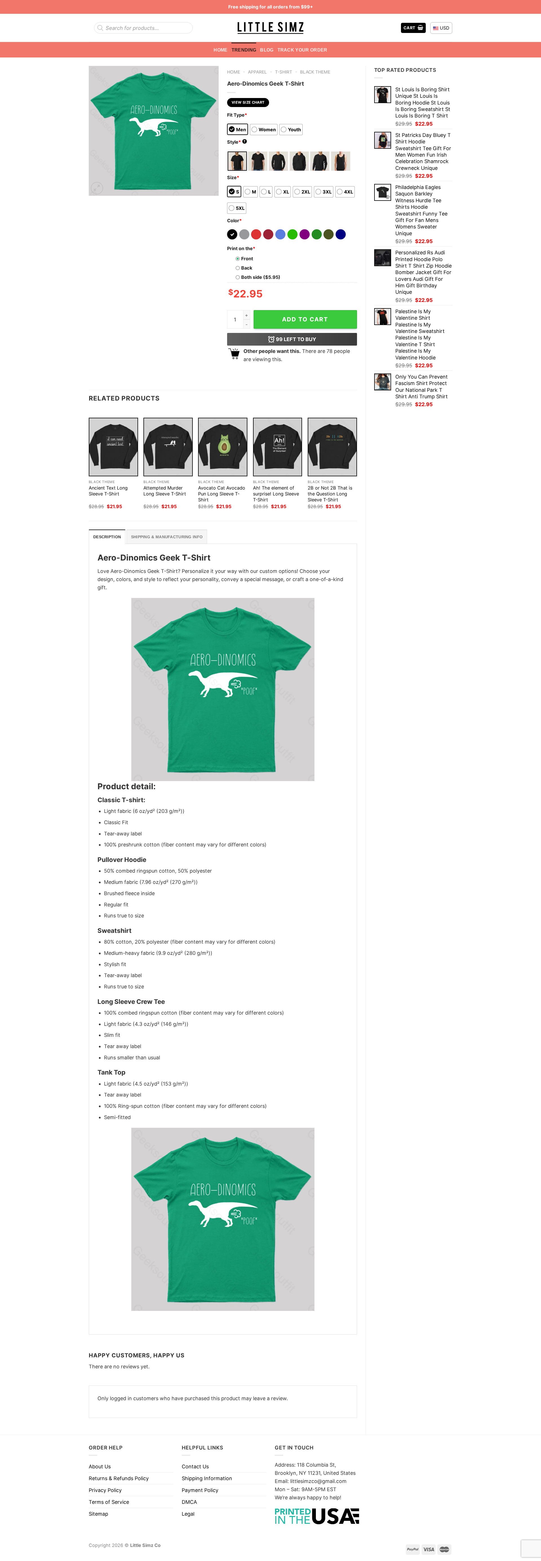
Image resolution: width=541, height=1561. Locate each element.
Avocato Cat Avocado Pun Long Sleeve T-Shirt (221, 493)
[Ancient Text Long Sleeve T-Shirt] (113, 447)
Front (247, 258)
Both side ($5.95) (260, 277)
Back (246, 268)
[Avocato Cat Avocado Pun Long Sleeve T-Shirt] (223, 447)
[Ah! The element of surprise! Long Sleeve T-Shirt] (278, 447)
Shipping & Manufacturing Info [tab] (167, 537)
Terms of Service (109, 1502)
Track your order (302, 49)
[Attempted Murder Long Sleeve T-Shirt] (168, 447)
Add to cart (305, 319)
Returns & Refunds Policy (119, 1478)
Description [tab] (107, 537)
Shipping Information (207, 1478)
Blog (266, 49)
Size (233, 177)
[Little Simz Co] (270, 28)
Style (236, 142)
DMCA (189, 1502)
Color (234, 220)
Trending (244, 49)
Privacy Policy (105, 1490)
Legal (188, 1514)
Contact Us (195, 1466)
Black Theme (315, 72)
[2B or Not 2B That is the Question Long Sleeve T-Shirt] (332, 447)
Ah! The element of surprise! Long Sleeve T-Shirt (276, 493)
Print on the (241, 248)
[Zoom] (97, 188)
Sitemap (98, 1514)
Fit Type (237, 115)
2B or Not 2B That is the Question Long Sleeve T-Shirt (330, 493)
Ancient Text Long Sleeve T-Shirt (108, 491)
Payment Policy (200, 1490)
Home (220, 49)
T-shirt (283, 72)
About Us (100, 1466)
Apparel (257, 72)
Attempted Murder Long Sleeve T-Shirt (164, 491)
